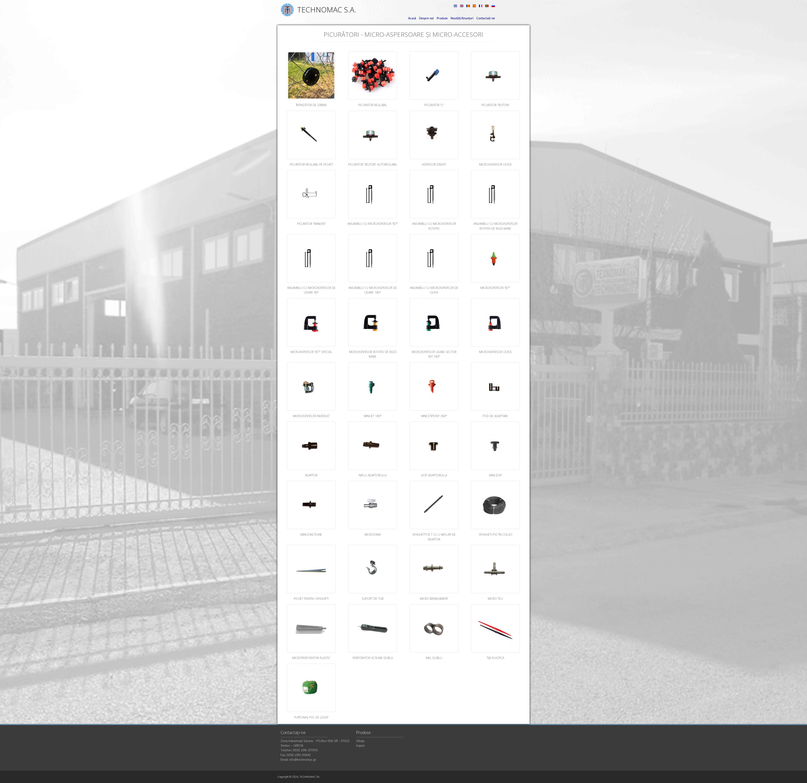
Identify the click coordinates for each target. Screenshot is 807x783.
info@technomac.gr (302, 759)
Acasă (412, 18)
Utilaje (360, 741)
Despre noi (426, 18)
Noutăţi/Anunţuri (462, 18)
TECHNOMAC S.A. (326, 9)
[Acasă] (287, 15)
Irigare (360, 745)
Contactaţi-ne (485, 18)
